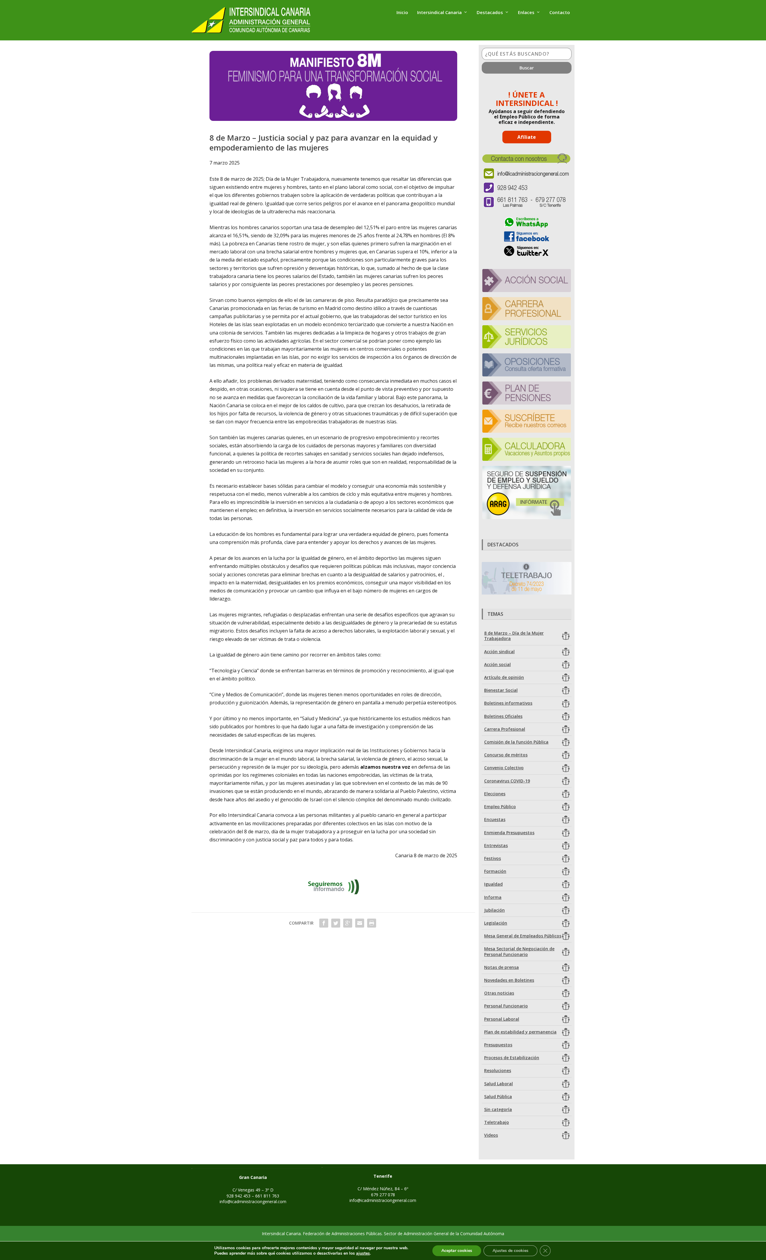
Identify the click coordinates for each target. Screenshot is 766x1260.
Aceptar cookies (456, 1250)
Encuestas (494, 819)
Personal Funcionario (506, 1006)
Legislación (495, 923)
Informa (492, 897)
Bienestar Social (501, 690)
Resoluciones (497, 1070)
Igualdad (493, 884)
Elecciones (494, 794)
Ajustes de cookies (510, 1250)
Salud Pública (498, 1096)
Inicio (402, 12)
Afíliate (526, 137)
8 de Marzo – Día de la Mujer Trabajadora (514, 635)
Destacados (490, 12)
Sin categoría (498, 1109)
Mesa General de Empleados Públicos (522, 936)
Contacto (559, 12)
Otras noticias (499, 993)
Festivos (492, 858)
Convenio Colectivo (504, 767)
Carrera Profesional (504, 729)
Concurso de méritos (506, 755)
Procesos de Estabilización (511, 1057)
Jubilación (494, 910)
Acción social (497, 664)
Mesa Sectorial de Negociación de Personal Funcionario (519, 951)
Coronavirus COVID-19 (507, 781)
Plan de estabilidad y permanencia (520, 1032)
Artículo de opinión (504, 677)
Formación (495, 871)
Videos (491, 1135)
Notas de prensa (501, 967)
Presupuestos (498, 1045)
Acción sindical (499, 651)
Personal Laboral (501, 1019)
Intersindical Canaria (439, 12)
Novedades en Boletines (509, 980)
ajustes (363, 1253)
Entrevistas (496, 845)
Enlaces (526, 12)
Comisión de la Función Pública (516, 742)
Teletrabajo (496, 1122)
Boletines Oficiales (503, 716)
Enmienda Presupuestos (509, 832)
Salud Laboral (498, 1083)
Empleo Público (500, 806)
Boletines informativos (508, 703)
